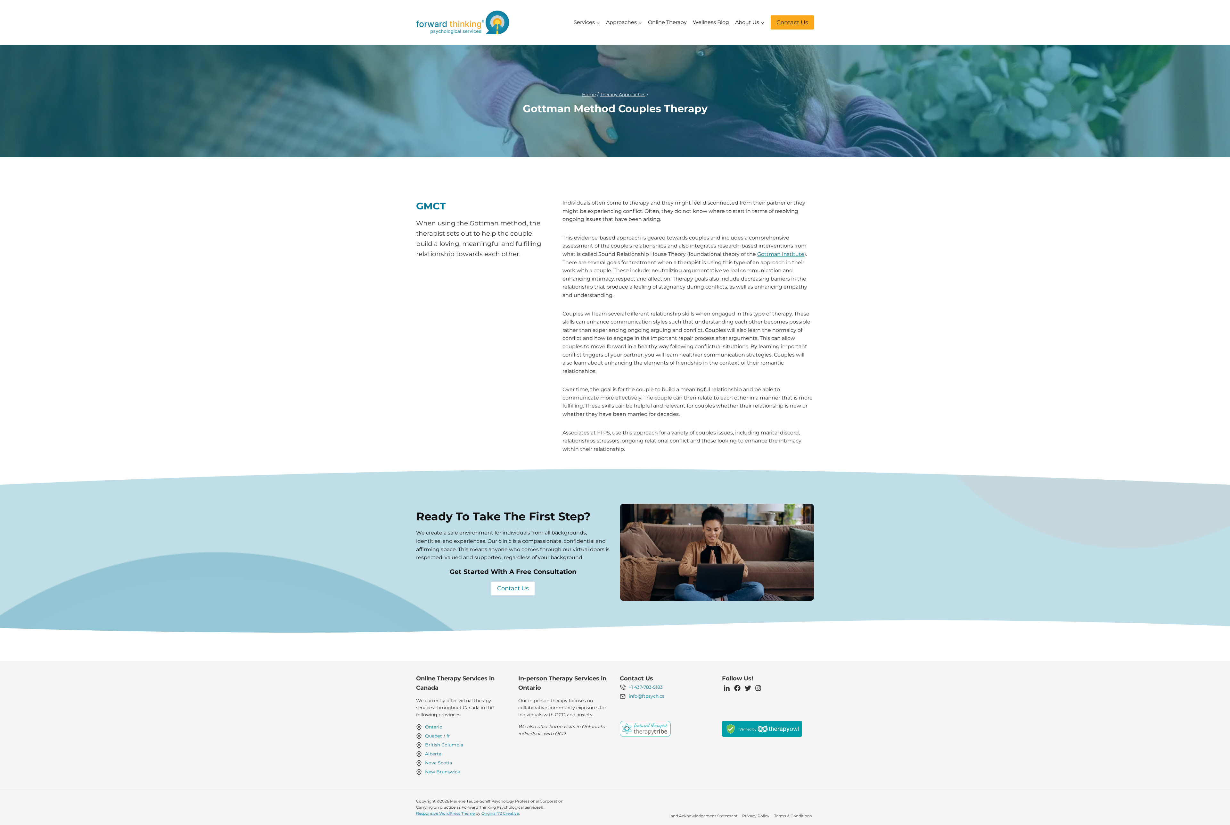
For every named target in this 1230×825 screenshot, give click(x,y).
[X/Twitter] (748, 688)
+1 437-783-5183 (646, 687)
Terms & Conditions (793, 815)
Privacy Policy (755, 815)
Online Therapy (667, 22)
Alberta (433, 754)
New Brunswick (442, 772)
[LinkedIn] (727, 688)
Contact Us (792, 22)
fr (448, 736)
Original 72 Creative (500, 813)
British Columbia (444, 745)
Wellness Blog (711, 22)
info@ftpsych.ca (647, 696)
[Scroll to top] (1214, 802)
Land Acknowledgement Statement (703, 815)
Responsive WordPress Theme (445, 813)
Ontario (433, 727)
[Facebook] (737, 688)
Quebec (433, 736)
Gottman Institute (780, 254)
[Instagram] (758, 688)
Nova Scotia (438, 763)
